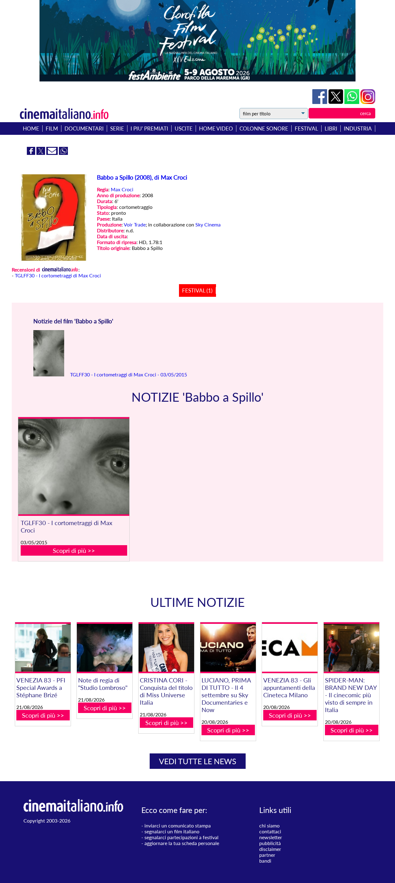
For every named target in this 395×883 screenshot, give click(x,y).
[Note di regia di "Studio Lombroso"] (104, 647)
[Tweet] (336, 102)
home (31, 128)
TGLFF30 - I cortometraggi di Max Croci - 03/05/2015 (128, 374)
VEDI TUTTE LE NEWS (197, 761)
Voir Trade (135, 224)
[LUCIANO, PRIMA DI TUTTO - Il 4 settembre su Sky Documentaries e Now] (228, 647)
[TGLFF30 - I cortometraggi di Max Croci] (73, 466)
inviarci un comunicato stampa (177, 825)
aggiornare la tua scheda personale (181, 843)
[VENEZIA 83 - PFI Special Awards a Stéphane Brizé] (43, 647)
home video (216, 128)
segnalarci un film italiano (171, 831)
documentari (84, 128)
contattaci (270, 831)
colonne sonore (263, 128)
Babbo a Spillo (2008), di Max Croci (142, 177)
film (52, 128)
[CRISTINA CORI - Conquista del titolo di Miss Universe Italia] (166, 647)
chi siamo (269, 825)
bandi (265, 861)
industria (358, 128)
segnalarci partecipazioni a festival (181, 837)
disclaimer (270, 849)
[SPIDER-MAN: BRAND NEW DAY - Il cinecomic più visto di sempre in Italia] (351, 647)
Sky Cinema (208, 224)
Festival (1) (197, 290)
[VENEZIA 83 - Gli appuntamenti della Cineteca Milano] (290, 647)
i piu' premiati (149, 128)
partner (267, 855)
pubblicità (270, 843)
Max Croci (122, 189)
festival (306, 128)
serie (117, 128)
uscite (184, 128)
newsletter (270, 837)
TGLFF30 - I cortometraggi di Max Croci (58, 275)
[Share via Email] (52, 153)
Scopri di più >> (74, 550)
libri (331, 128)
